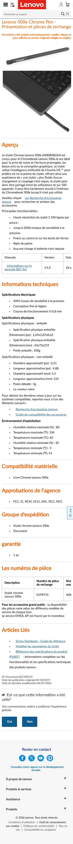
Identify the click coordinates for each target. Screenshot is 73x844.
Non (30, 721)
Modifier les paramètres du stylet (37, 646)
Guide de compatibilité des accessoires (41, 414)
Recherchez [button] (63, 14)
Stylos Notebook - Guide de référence (40, 641)
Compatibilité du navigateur (40, 830)
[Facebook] (22, 759)
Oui (9, 721)
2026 (22, 817)
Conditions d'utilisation (21, 822)
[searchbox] (36, 14)
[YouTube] (40, 759)
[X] (31, 759)
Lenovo (29, 817)
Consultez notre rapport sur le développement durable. (37, 769)
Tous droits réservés (46, 817)
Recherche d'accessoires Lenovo (36, 409)
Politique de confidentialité (38, 826)
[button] (5, 5)
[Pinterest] (50, 759)
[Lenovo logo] (32, 4)
